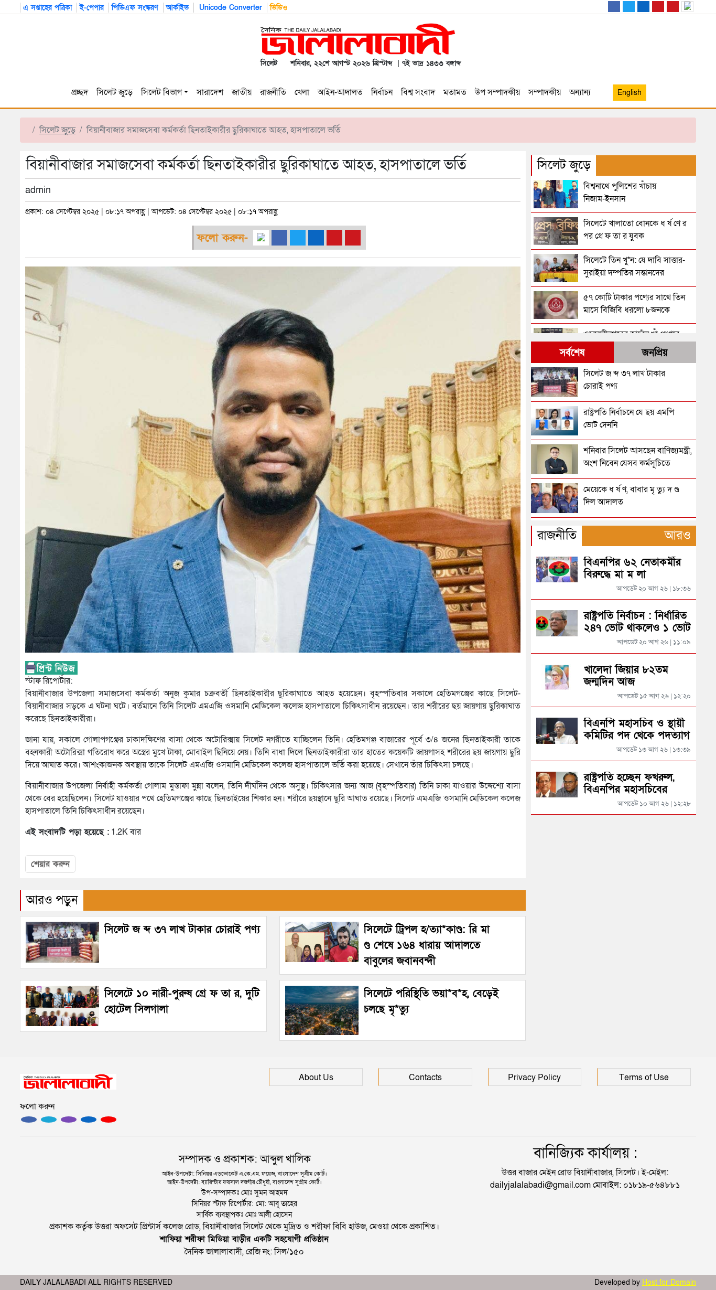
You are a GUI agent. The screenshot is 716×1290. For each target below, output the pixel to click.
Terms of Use (644, 1077)
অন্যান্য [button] (582, 92)
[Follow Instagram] (49, 1119)
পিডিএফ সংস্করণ (135, 8)
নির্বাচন (382, 92)
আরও (678, 535)
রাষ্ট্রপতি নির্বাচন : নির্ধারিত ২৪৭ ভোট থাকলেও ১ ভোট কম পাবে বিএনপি (637, 628)
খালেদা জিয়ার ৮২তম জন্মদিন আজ (626, 676)
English (629, 93)
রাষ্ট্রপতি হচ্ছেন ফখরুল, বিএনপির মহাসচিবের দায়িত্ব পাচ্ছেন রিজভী (629, 789)
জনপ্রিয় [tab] (655, 353)
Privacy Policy (534, 1077)
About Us (316, 1077)
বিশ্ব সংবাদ (418, 92)
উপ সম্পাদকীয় (497, 92)
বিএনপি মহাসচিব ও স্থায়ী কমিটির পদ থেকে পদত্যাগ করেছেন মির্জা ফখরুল (637, 735)
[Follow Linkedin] (88, 1119)
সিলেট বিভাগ (161, 92)
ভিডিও (278, 8)
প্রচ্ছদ (79, 92)
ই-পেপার (92, 8)
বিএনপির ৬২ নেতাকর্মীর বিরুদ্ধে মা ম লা (632, 568)
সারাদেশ (210, 92)
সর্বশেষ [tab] (572, 353)
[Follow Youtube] (108, 1119)
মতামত (455, 92)
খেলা (302, 92)
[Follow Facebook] (29, 1119)
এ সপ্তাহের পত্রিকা (47, 8)
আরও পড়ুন (52, 900)
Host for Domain (669, 1282)
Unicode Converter (229, 8)
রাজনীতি (273, 92)
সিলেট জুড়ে (114, 92)
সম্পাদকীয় (544, 92)
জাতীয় (242, 92)
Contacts (425, 1077)
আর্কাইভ (177, 8)
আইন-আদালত (340, 92)
